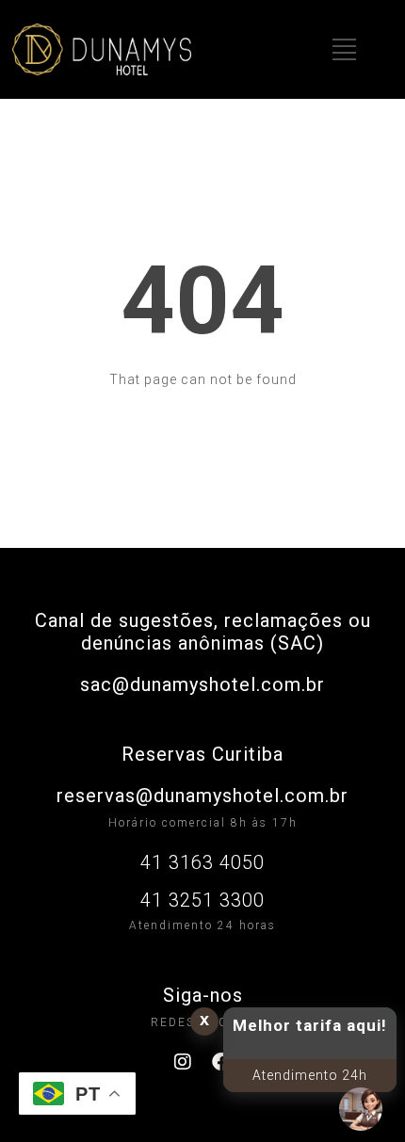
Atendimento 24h (309, 1075)
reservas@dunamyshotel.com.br (202, 795)
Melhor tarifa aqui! (310, 1025)
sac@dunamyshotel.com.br (202, 684)
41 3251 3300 (202, 900)
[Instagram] (183, 1062)
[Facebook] (222, 1062)
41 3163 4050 (202, 862)
